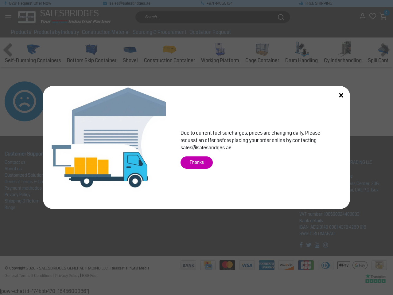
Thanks (196, 162)
